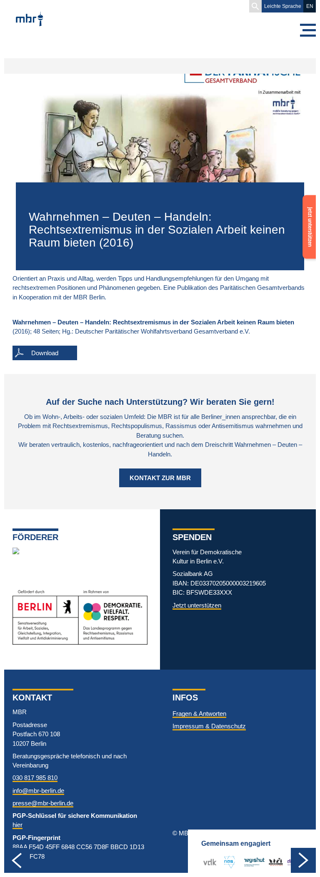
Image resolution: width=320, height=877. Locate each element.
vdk (208, 861)
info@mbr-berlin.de (38, 790)
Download (44, 352)
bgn (274, 861)
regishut (254, 861)
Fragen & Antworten (199, 713)
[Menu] (307, 30)
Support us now (307, 211)
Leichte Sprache (282, 6)
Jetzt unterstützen (196, 605)
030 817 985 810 (35, 777)
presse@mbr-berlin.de (42, 803)
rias (226, 861)
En (309, 6)
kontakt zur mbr (160, 477)
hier (17, 824)
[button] (255, 6)
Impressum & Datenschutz (209, 726)
